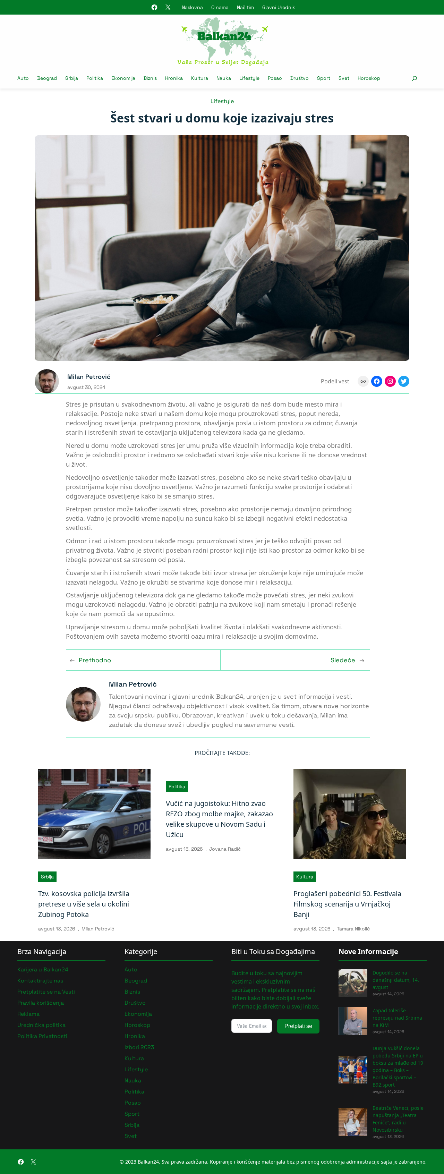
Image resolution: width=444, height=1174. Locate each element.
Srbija (47, 877)
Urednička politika (41, 1025)
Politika (177, 786)
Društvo (135, 1002)
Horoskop (137, 1025)
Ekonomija (138, 1014)
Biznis (132, 991)
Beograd (136, 980)
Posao (133, 1102)
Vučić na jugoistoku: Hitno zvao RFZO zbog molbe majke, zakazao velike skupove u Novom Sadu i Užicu (219, 819)
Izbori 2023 (139, 1047)
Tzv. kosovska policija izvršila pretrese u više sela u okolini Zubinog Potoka (83, 904)
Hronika (135, 1036)
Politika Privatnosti (42, 1036)
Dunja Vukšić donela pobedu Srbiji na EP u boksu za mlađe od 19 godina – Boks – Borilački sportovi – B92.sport (398, 1066)
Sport (132, 1113)
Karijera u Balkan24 (42, 969)
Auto (131, 969)
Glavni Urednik (278, 7)
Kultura (304, 877)
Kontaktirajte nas (40, 980)
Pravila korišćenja (40, 1002)
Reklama (28, 1014)
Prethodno (95, 660)
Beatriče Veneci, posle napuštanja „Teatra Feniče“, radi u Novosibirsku (398, 1119)
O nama (220, 7)
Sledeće (343, 660)
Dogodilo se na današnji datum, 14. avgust (396, 979)
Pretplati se (298, 1026)
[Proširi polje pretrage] (414, 78)
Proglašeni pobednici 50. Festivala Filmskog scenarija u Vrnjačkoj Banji (347, 904)
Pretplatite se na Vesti (46, 991)
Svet (131, 1136)
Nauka (133, 1080)
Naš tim (245, 7)
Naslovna (192, 7)
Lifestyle (222, 101)
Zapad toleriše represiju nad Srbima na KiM (397, 1017)
